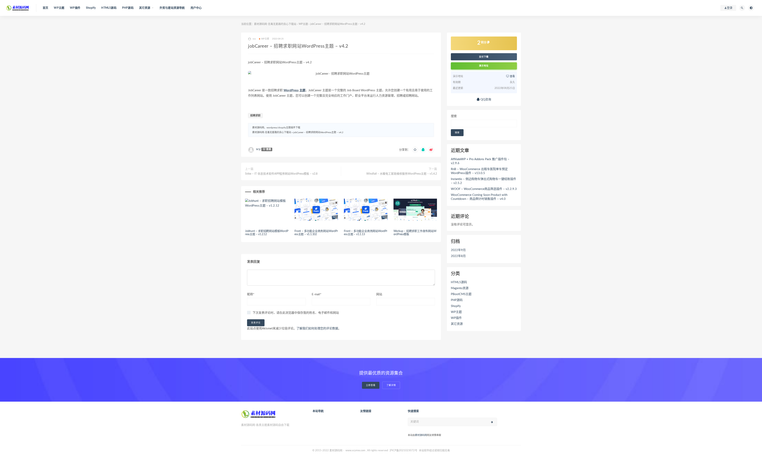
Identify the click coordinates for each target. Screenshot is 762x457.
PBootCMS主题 (461, 294)
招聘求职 (255, 115)
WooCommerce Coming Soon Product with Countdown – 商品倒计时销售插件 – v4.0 (479, 196)
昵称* (250, 294)
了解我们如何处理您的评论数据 (317, 328)
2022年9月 (458, 250)
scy (258, 149)
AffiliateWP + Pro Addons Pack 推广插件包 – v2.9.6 (480, 161)
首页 (45, 8)
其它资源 (457, 323)
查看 (512, 76)
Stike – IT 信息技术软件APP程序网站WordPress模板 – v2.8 (281, 173)
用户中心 (196, 8)
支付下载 (484, 57)
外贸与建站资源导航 (172, 8)
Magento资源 (460, 288)
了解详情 (391, 385)
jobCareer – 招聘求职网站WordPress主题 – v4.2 (318, 132)
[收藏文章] (415, 150)
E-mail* (316, 294)
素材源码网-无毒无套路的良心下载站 (275, 24)
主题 (302, 90)
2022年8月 (458, 256)
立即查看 (370, 385)
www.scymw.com (355, 450)
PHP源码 (128, 8)
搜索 (454, 116)
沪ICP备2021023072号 (403, 450)
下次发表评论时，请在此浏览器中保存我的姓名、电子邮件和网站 (296, 312)
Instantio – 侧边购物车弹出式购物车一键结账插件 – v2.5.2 (483, 181)
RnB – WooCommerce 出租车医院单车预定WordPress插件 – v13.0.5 (479, 171)
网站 (379, 294)
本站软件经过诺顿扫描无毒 (434, 450)
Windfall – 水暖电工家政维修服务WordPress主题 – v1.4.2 (401, 173)
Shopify (91, 8)
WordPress (291, 90)
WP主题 (59, 8)
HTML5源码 (108, 8)
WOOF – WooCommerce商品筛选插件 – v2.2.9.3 (484, 189)
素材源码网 (421, 435)
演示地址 (484, 66)
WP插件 (75, 8)
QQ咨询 (485, 99)
